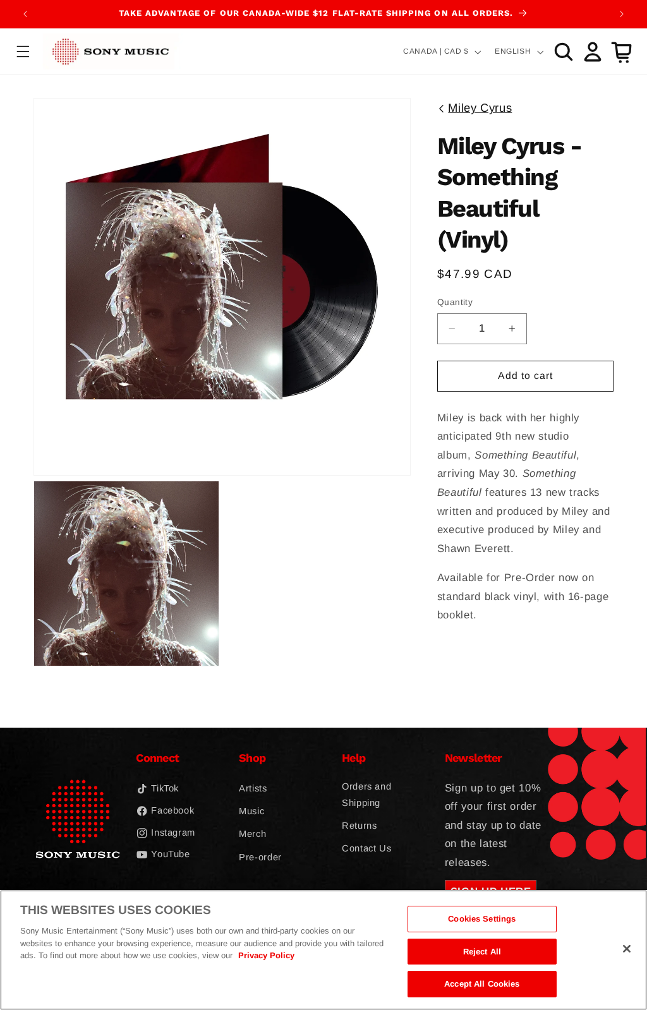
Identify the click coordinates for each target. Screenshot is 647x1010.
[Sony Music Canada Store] (110, 51)
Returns (359, 826)
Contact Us (366, 848)
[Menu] (23, 51)
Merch (252, 834)
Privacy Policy (266, 955)
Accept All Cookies (481, 984)
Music (251, 811)
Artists (253, 788)
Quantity (455, 302)
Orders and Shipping (366, 794)
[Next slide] (622, 14)
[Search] (563, 51)
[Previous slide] (25, 14)
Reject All (482, 951)
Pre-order (260, 857)
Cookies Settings (482, 918)
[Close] (627, 949)
